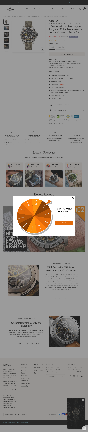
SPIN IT (64, 223)
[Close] (73, 198)
